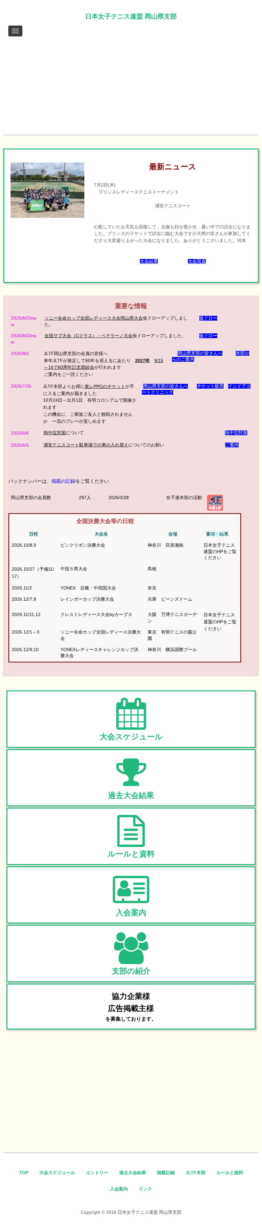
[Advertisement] (131, 87)
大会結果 (149, 261)
